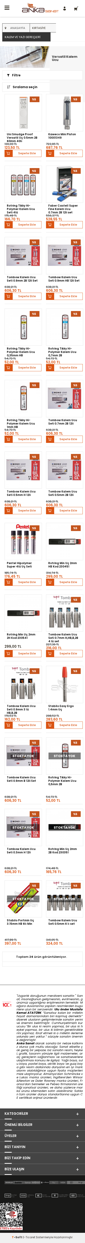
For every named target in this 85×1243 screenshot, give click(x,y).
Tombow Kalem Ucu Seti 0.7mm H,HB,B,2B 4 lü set (63, 638)
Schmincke (72, 1074)
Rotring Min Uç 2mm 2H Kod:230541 (21, 636)
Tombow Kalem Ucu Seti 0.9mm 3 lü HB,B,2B (21, 709)
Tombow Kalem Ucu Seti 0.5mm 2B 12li (62, 493)
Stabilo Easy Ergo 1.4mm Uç (61, 707)
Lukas (23, 1077)
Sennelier (38, 1084)
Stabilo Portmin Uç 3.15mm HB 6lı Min (20, 922)
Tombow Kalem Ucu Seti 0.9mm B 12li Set (21, 779)
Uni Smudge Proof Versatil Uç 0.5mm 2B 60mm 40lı (22, 137)
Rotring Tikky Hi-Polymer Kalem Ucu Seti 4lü (21, 209)
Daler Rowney (46, 1081)
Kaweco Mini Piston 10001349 (62, 136)
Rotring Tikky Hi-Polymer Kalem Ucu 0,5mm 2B (62, 781)
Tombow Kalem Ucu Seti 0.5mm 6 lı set (62, 922)
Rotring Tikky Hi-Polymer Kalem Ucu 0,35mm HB (21, 352)
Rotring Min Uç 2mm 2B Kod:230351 (62, 850)
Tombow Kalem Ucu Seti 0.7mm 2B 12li (62, 421)
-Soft (17, 1237)
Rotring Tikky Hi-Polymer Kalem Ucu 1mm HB (21, 423)
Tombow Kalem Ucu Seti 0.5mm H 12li (21, 493)
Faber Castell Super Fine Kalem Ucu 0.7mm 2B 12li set (63, 209)
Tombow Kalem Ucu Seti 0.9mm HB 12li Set (64, 278)
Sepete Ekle (27, 153)
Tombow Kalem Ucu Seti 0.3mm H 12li (21, 850)
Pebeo (54, 1084)
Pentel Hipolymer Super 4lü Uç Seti (19, 564)
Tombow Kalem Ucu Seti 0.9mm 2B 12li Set (22, 278)
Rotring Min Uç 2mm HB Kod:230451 (62, 564)
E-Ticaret (29, 1237)
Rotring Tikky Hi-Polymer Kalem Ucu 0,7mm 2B (62, 352)
